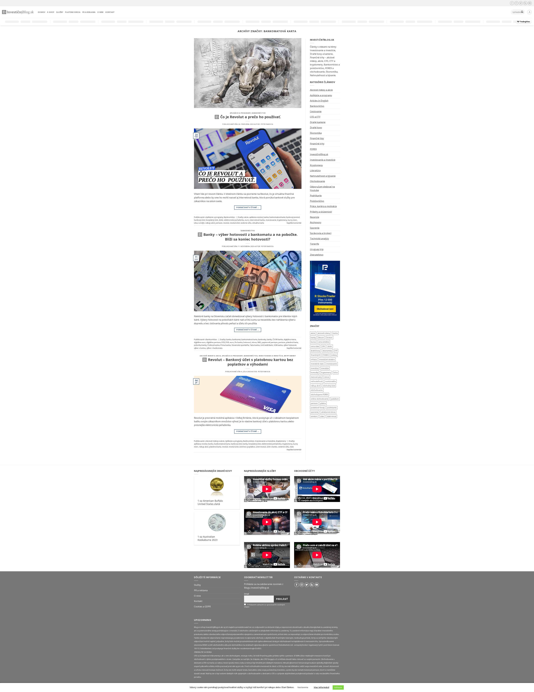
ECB (223, 342)
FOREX (313, 149)
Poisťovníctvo (317, 201)
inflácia (314, 359)
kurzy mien (292, 220)
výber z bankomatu (214, 348)
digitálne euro (200, 342)
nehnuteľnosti (317, 381)
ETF (336, 350)
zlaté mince (331, 416)
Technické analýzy (319, 238)
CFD (323, 346)
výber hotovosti (290, 345)
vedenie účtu (246, 223)
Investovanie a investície (271, 356)
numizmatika (330, 381)
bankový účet (199, 220)
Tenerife (314, 243)
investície (325, 368)
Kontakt (110, 12)
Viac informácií (321, 687)
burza (313, 342)
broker (329, 337)
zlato (292, 446)
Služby (59, 12)
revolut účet (235, 223)
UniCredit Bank (266, 345)
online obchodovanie (319, 399)
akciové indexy (324, 333)
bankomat (236, 339)
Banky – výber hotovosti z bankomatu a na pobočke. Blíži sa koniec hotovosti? (250, 237)
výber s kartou (200, 348)
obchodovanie (317, 390)
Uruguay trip (316, 249)
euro (247, 220)
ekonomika (327, 350)
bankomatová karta (277, 217)
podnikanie (332, 407)
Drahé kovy (316, 127)
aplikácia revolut (256, 217)
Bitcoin (321, 337)
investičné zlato (317, 363)
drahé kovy (315, 350)
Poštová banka (213, 345)
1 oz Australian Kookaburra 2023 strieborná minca (207, 540)
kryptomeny (282, 220)
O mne (100, 12)
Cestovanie (316, 111)
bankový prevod (293, 217)
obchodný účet (329, 385)
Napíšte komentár (294, 223)
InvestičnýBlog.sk (319, 154)
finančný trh (316, 355)
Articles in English (319, 100)
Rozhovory (315, 222)
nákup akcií (210, 223)
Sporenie (314, 227)
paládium (335, 399)
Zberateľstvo (316, 254)
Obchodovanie (317, 181)
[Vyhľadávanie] (522, 12)
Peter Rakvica (267, 124)
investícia (314, 368)
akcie (246, 217)
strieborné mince (328, 412)
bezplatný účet (212, 220)
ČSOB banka (278, 339)
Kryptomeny (290, 356)
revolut (226, 223)
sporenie (314, 412)
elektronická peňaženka (234, 220)
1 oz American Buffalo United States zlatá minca (210, 504)
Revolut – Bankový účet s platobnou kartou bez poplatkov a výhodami (250, 362)
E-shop (50, 12)
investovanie (271, 220)
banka (266, 217)
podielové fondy (317, 407)
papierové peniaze (270, 342)
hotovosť (247, 342)
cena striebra (323, 342)
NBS (259, 342)
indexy (334, 355)
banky (269, 339)
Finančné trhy (317, 143)
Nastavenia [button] (302, 687)
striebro (314, 416)
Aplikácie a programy (240, 113)
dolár (221, 220)
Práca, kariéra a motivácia (323, 206)
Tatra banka (255, 345)
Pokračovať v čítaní (247, 207)
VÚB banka (278, 345)
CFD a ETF (315, 116)
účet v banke (272, 446)
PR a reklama (88, 12)
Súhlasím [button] (338, 687)
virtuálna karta (258, 223)
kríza (336, 372)
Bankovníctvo (259, 113)
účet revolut (261, 446)
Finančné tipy (317, 138)
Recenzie (314, 217)
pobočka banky (200, 345)
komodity (314, 372)
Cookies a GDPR (202, 606)
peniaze (219, 223)
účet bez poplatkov (247, 446)
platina (323, 403)
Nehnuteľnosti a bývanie (323, 175)
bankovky (262, 339)
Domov (41, 12)
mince (254, 342)
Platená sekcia (72, 12)
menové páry (316, 377)
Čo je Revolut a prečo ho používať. (250, 116)
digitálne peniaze (213, 342)
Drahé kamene (317, 122)
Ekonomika (316, 132)
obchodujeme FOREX (319, 394)
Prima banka (225, 345)
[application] (267, 489)
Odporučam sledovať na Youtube (322, 188)
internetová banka (257, 220)
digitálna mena (290, 339)
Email (246, 593)
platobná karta (292, 342)
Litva (196, 223)
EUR (227, 342)
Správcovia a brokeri (320, 233)
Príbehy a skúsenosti (321, 211)
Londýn (201, 223)
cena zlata (315, 346)
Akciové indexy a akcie (210, 356)
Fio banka (239, 342)
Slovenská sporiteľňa (240, 345)
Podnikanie (316, 195)
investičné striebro (327, 359)
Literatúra (315, 170)
